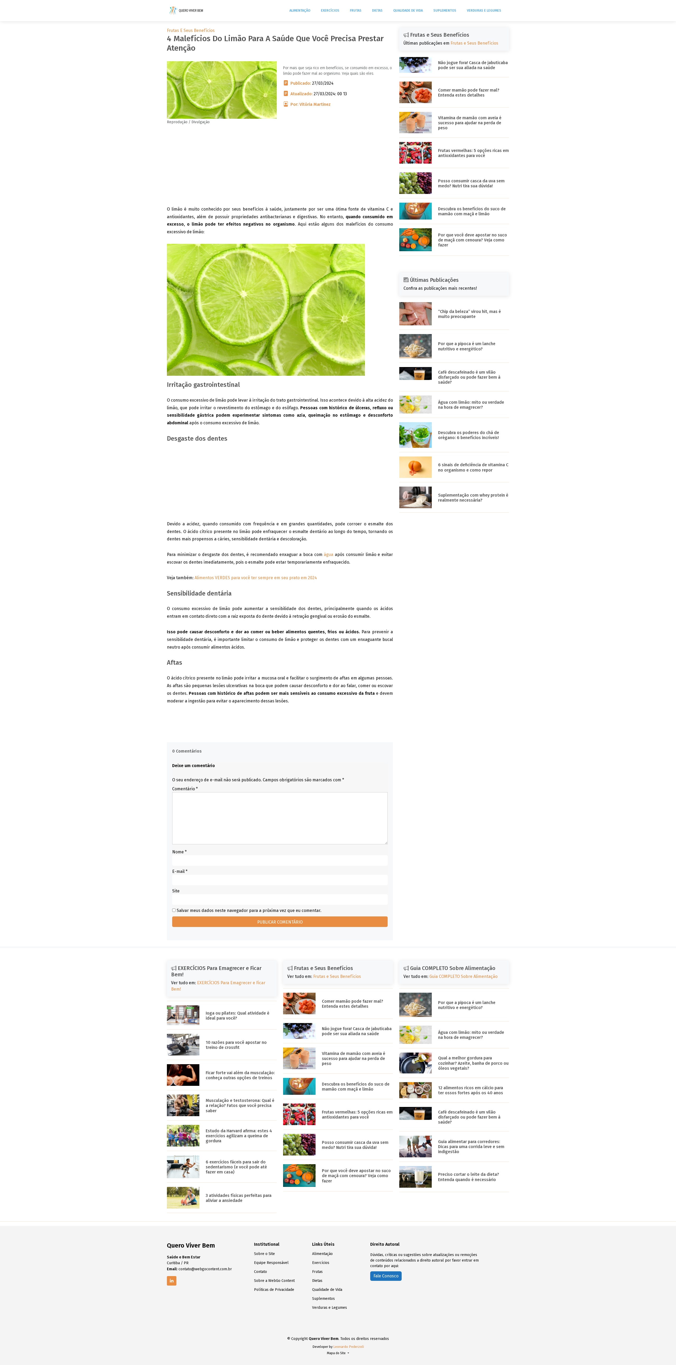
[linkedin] (171, 1281)
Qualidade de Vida (408, 10)
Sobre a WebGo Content (274, 1281)
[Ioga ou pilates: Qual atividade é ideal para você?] (183, 1014)
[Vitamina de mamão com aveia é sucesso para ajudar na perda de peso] (415, 122)
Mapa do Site (336, 1353)
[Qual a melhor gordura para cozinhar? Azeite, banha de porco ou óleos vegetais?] (415, 1062)
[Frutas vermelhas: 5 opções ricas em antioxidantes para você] (415, 152)
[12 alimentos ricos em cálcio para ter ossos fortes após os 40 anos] (415, 1089)
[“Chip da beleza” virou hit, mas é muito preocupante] (415, 313)
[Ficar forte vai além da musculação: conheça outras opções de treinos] (183, 1074)
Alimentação (299, 10)
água (328, 554)
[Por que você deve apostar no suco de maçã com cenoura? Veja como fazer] (415, 239)
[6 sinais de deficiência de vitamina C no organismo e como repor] (415, 466)
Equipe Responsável (271, 1263)
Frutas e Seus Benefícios (191, 30)
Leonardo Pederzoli (348, 1347)
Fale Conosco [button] (385, 1275)
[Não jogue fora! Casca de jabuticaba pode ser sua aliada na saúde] (415, 64)
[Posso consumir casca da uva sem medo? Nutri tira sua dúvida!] (415, 182)
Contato (260, 1272)
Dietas (377, 10)
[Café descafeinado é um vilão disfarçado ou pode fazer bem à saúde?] (415, 372)
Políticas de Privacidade (274, 1290)
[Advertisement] (280, 169)
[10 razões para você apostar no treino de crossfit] (183, 1044)
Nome (179, 851)
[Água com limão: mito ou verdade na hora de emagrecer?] (415, 404)
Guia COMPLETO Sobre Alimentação (463, 976)
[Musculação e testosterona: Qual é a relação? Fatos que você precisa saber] (183, 1104)
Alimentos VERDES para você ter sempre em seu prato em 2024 (256, 577)
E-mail (179, 871)
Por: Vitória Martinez (310, 104)
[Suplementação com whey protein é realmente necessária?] (415, 497)
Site (176, 890)
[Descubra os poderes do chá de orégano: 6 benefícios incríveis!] (415, 434)
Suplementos (444, 10)
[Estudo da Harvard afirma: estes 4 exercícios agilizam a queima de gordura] (183, 1135)
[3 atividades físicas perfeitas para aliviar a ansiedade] (183, 1197)
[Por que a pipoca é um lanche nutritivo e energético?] (415, 345)
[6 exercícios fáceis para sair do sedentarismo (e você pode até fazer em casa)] (183, 1166)
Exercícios (330, 10)
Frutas (356, 10)
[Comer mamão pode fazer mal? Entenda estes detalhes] (415, 91)
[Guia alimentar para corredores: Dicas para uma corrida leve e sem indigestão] (415, 1146)
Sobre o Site (264, 1254)
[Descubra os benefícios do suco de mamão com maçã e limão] (415, 210)
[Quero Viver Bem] (186, 10)
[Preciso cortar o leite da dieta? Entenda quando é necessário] (415, 1176)
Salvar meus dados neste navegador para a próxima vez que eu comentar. (249, 910)
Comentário (185, 788)
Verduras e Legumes (484, 10)
